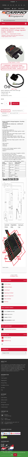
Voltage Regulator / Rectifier (15, 33)
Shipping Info (4, 380)
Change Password (5, 404)
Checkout (22, 8)
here (12, 454)
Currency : (4, 5)
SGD (24, 5)
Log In (15, 8)
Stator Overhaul (7, 298)
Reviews (4, 113)
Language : (12, 1)
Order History (4, 397)
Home (2, 33)
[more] (24, 280)
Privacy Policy (4, 382)
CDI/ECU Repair (7, 284)
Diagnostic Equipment (8, 295)
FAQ (2, 390)
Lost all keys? (7, 290)
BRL (21, 5)
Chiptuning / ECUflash (8, 293)
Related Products (17, 110)
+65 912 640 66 (7, 337)
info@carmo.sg (7, 340)
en (16, 1)
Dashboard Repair (8, 287)
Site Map (3, 387)
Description (5, 110)
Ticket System (4, 378)
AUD (13, 5)
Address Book (4, 400)
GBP (8, 5)
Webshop (6, 33)
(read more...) (16, 370)
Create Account (4, 407)
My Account (3, 402)
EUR (11, 5)
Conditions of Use (5, 385)
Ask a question (14, 113)
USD (19, 5)
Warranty (5, 115)
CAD (16, 5)
